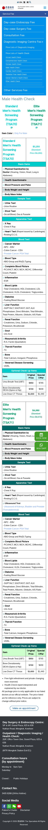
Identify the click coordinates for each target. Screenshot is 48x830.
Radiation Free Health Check (16, 74)
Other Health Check (13, 81)
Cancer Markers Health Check (17, 78)
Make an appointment (24, 708)
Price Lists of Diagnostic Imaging (20, 47)
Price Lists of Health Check (17, 53)
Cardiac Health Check (14, 71)
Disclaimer (25, 810)
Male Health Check (13, 67)
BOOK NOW (41, 438)
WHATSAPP (41, 448)
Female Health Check (13, 64)
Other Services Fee (15, 90)
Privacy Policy (8, 813)
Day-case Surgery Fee (17, 29)
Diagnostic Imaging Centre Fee (22, 42)
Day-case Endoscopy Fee (19, 22)
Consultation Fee (14, 35)
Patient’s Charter (9, 810)
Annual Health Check (13, 57)
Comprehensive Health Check (16, 61)
